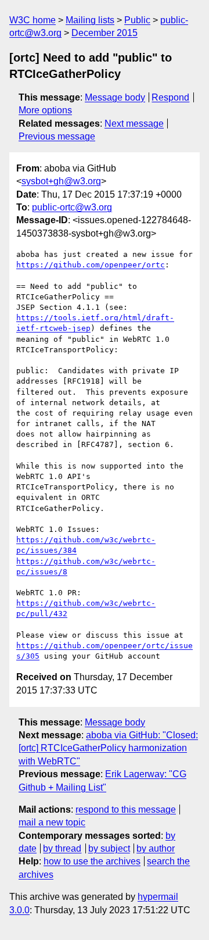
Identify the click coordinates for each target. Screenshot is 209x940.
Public (137, 20)
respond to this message (125, 809)
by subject (109, 848)
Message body (115, 97)
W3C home (32, 20)
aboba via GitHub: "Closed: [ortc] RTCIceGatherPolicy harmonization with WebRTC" (108, 748)
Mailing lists (90, 20)
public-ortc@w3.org (72, 207)
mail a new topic (52, 822)
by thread (62, 848)
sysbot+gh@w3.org (61, 181)
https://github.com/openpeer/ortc (90, 264)
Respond (170, 97)
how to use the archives (92, 861)
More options (45, 110)
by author (155, 848)
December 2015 (104, 33)
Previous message (57, 136)
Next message (134, 123)
